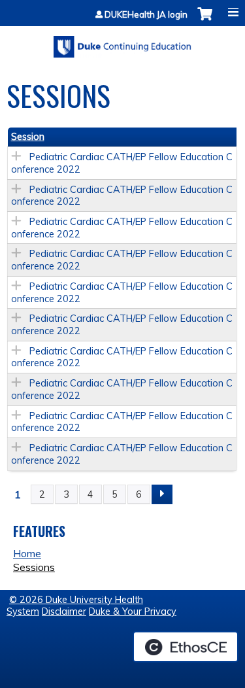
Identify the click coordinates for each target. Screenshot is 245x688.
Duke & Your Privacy (132, 611)
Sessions (34, 567)
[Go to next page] (162, 494)
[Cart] (204, 20)
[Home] (122, 42)
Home (27, 553)
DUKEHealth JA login (146, 14)
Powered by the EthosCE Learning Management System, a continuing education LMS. (185, 646)
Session (27, 137)
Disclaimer (64, 611)
